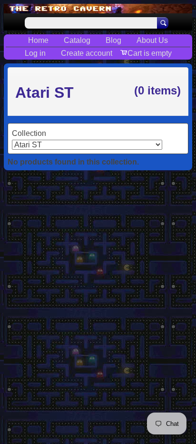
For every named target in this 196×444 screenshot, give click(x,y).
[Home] (98, 8)
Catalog (77, 40)
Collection (29, 133)
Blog (113, 40)
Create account (86, 53)
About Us (152, 40)
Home (38, 40)
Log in (35, 53)
